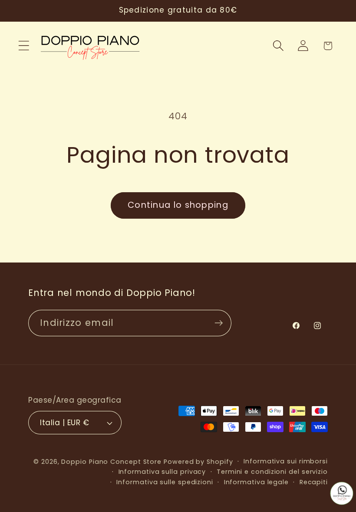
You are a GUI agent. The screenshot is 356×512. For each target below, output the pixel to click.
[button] (23, 45)
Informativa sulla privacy (162, 471)
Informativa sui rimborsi (286, 461)
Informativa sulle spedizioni (164, 482)
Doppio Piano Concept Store (111, 461)
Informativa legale (256, 482)
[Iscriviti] (218, 323)
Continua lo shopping (178, 205)
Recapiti (314, 482)
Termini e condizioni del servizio (272, 471)
